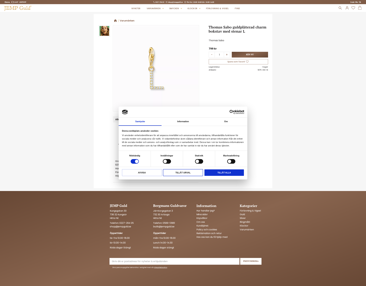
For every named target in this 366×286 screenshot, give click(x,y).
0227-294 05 (159, 2)
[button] (353, 8)
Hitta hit (114, 218)
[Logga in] (347, 8)
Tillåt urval (183, 172)
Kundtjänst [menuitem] (202, 225)
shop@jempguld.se (175, 2)
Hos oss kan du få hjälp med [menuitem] (211, 237)
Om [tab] (226, 121)
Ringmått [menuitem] (245, 222)
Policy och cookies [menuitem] (206, 229)
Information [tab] (183, 121)
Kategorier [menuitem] (248, 206)
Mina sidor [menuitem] (202, 214)
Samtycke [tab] (140, 121)
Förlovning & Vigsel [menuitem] (217, 8)
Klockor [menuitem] (192, 8)
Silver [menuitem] (243, 218)
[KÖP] (250, 55)
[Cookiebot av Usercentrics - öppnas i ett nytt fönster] (231, 112)
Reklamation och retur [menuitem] (209, 233)
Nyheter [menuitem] (136, 8)
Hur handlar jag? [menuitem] (205, 210)
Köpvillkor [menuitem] (201, 218)
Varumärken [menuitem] (154, 8)
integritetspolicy (160, 267)
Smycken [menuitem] (174, 8)
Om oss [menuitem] (200, 222)
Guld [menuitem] (242, 214)
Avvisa (142, 172)
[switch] (167, 161)
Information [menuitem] (206, 206)
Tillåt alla (224, 172)
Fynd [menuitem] (237, 8)
